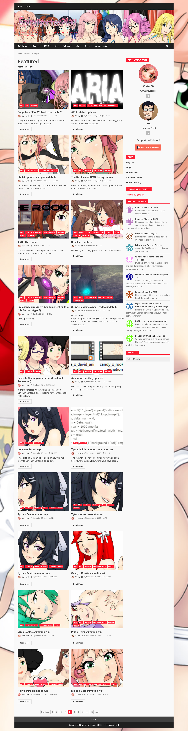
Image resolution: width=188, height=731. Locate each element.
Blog (21, 105)
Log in (129, 167)
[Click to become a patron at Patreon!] (148, 147)
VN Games (31, 235)
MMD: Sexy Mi (150, 233)
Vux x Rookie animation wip (43, 609)
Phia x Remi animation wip (97, 609)
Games (35, 46)
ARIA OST (82, 105)
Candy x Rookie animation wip (97, 550)
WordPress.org (133, 182)
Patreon (66, 46)
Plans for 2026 (151, 207)
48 (92, 712)
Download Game (49, 232)
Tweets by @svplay (135, 194)
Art (56, 46)
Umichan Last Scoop (155, 336)
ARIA (75, 105)
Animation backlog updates (97, 355)
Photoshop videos (40, 508)
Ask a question (101, 46)
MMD (46, 46)
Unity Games (78, 300)
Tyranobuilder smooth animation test (97, 426)
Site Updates (112, 105)
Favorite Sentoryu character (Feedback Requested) (43, 355)
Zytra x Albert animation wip (97, 491)
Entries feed (132, 172)
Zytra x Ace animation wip (43, 491)
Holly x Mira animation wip (43, 668)
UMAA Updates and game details (43, 154)
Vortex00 (25, 116)
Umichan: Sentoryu (97, 219)
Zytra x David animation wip (43, 550)
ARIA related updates (97, 89)
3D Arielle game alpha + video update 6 (97, 284)
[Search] (167, 46)
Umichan (54, 170)
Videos (60, 508)
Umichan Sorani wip (43, 426)
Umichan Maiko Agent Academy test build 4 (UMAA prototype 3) (43, 284)
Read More (25, 129)
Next (97, 712)
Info (77, 46)
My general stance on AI (155, 321)
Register (130, 162)
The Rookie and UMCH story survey (97, 154)
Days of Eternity (154, 245)
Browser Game (36, 232)
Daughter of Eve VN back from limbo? (43, 89)
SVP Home (22, 46)
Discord (88, 46)
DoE (27, 105)
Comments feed (134, 177)
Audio (90, 105)
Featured (34, 105)
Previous (45, 712)
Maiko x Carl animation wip (97, 668)
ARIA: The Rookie (43, 219)
